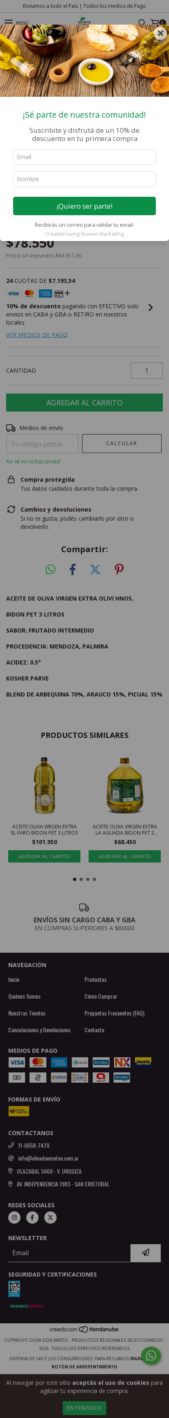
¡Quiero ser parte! (84, 206)
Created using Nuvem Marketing (84, 233)
